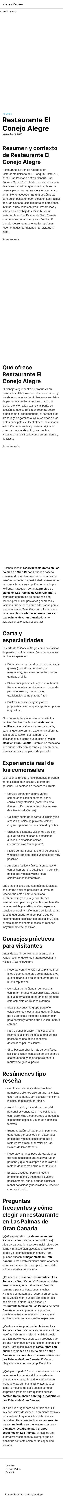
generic (7, 114)
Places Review (12, 4)
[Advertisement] (31, 59)
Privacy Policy (13, 1469)
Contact (10, 1472)
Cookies (10, 1465)
